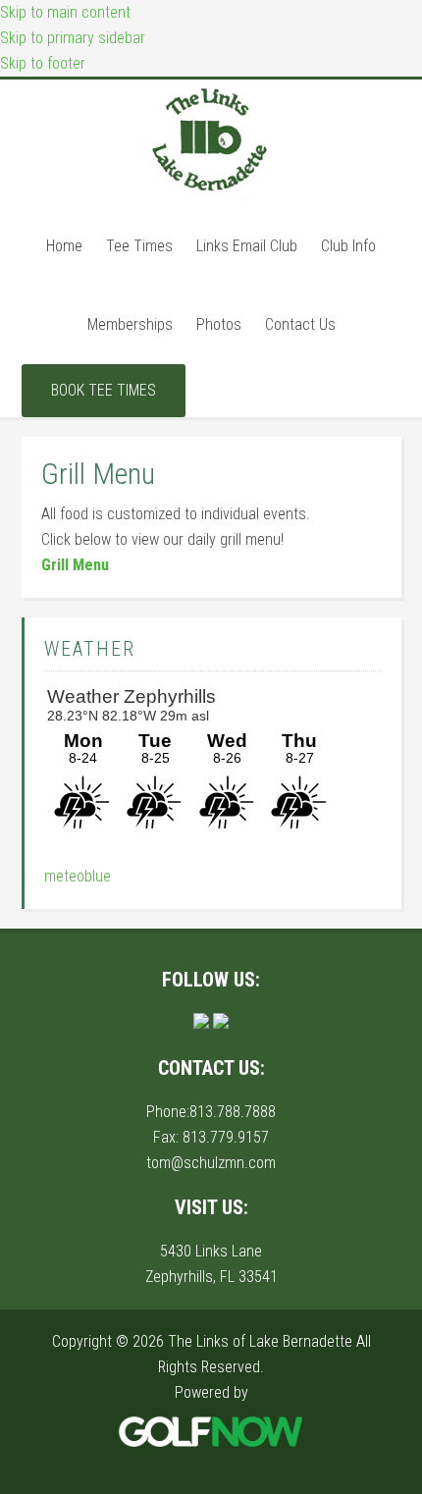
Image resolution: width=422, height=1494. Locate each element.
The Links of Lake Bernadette (211, 140)
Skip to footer (42, 63)
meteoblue (77, 876)
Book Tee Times (103, 390)
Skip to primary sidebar (72, 37)
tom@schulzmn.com (211, 1162)
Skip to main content (65, 12)
